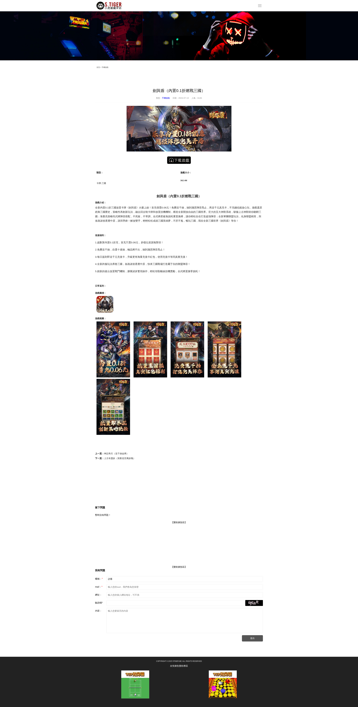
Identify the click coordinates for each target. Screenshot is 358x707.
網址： (98, 595)
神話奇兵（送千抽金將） (116, 453)
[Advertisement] (179, 480)
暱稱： (99, 579)
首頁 (98, 67)
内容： (98, 611)
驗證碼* (99, 603)
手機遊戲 (105, 67)
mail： (98, 587)
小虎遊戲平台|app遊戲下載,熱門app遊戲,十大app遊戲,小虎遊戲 (109, 5)
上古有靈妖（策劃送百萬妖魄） (119, 458)
